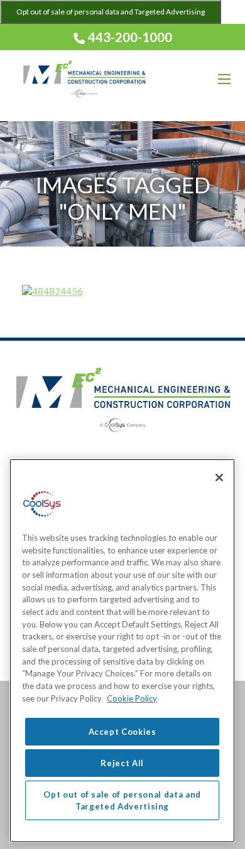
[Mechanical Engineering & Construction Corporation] (84, 79)
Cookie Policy (132, 698)
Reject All (122, 763)
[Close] (219, 477)
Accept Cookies (122, 732)
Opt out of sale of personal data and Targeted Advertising (110, 11)
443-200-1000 (128, 37)
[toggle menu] (224, 79)
